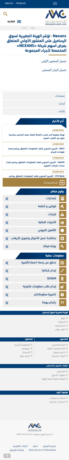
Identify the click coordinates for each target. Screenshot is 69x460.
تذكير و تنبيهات (59, 352)
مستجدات (24, 28)
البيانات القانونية (20, 446)
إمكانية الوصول (17, 450)
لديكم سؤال (25, 356)
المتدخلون (61, 372)
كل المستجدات (50, 183)
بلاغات (61, 111)
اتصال (35, 446)
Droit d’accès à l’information (42, 450)
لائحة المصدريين (58, 345)
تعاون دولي (60, 330)
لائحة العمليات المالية (56, 349)
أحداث (62, 104)
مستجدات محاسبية (57, 402)
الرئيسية (32, 28)
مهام (63, 318)
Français (21, 3)
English (9, 3)
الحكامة (61, 322)
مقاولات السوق (58, 375)
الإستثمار (26, 352)
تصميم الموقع (49, 446)
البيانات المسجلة (58, 356)
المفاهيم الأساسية (22, 345)
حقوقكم (26, 349)
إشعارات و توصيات (57, 398)
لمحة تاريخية (60, 326)
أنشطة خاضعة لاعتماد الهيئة (53, 379)
